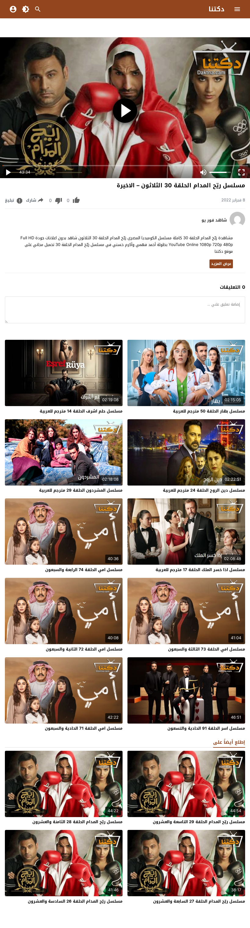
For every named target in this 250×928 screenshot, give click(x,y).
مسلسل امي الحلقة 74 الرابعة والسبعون (84, 570)
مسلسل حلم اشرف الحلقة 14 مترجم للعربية (81, 411)
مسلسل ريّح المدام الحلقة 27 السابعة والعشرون (199, 901)
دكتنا (216, 9)
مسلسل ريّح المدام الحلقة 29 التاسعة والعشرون (199, 822)
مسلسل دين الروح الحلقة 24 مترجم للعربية (204, 490)
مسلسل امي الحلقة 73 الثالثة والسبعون (206, 649)
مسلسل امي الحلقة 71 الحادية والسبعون (84, 728)
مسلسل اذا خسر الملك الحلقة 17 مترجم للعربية (200, 570)
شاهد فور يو (214, 220)
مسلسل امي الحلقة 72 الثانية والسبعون (84, 649)
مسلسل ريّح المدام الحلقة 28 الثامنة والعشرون (77, 822)
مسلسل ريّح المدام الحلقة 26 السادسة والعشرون (75, 901)
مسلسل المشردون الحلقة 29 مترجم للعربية (81, 490)
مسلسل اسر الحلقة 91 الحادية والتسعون (206, 728)
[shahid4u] (237, 225)
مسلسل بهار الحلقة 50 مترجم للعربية (209, 411)
